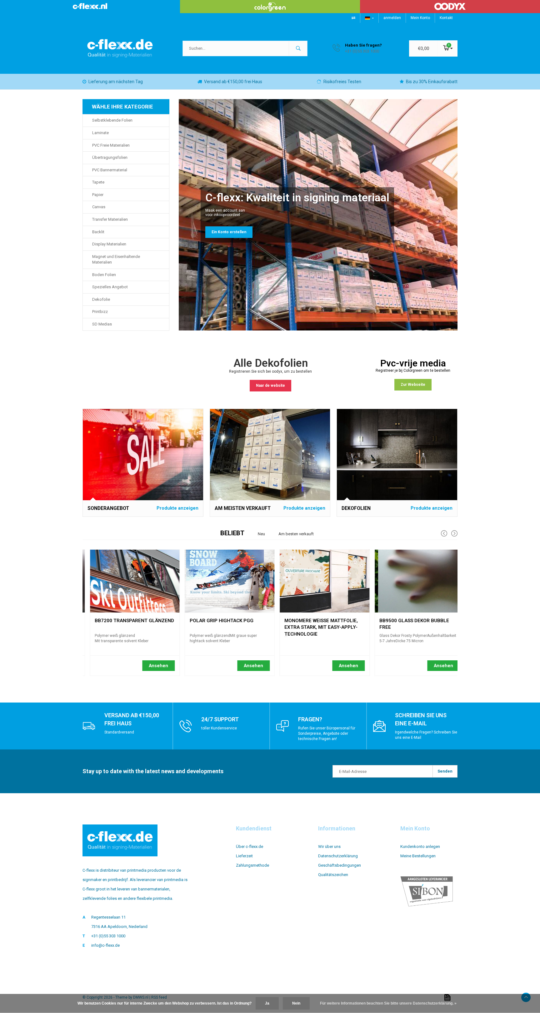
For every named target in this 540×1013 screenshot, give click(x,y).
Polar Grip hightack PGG (214, 620)
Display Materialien (109, 244)
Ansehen (151, 665)
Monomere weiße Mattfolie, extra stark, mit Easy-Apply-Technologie (314, 621)
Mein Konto (420, 18)
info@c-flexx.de (105, 945)
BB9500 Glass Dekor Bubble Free (407, 621)
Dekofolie (101, 299)
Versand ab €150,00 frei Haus (233, 81)
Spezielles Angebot (110, 287)
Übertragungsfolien (110, 157)
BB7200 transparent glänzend (127, 620)
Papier (97, 194)
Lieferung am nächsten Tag (115, 81)
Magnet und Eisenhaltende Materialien (116, 259)
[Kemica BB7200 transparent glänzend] (127, 581)
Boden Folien (104, 274)
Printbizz (100, 311)
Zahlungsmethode (252, 865)
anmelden (392, 18)
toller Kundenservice (219, 728)
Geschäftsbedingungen (339, 865)
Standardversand (119, 732)
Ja (267, 1003)
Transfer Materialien (110, 219)
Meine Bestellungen (418, 856)
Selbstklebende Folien (112, 120)
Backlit (98, 231)
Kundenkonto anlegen (420, 846)
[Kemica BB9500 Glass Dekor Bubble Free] (412, 581)
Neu (261, 534)
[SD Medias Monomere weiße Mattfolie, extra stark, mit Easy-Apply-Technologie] (317, 581)
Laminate (100, 132)
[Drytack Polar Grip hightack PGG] (223, 581)
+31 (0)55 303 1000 (108, 936)
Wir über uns (329, 846)
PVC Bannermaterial (109, 170)
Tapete (98, 182)
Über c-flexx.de (249, 846)
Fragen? (310, 719)
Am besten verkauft (296, 534)
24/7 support (220, 719)
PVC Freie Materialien (111, 145)
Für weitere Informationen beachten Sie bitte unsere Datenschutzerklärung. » (388, 1003)
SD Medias (102, 324)
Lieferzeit (244, 856)
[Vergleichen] (353, 18)
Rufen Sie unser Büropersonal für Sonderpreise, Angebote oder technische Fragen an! (326, 733)
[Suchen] (298, 48)
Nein (296, 1003)
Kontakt (446, 18)
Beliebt (232, 533)
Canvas (98, 206)
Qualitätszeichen (333, 874)
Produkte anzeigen (177, 508)
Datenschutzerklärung (338, 856)
